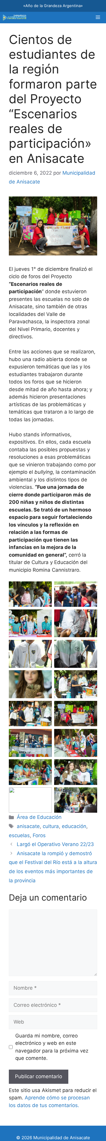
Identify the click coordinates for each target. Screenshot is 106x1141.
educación (74, 826)
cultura (51, 826)
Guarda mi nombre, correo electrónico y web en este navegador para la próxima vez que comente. (51, 1047)
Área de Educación (39, 817)
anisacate (28, 826)
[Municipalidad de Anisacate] (14, 17)
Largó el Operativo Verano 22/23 (55, 844)
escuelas (19, 835)
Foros (39, 835)
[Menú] (98, 17)
